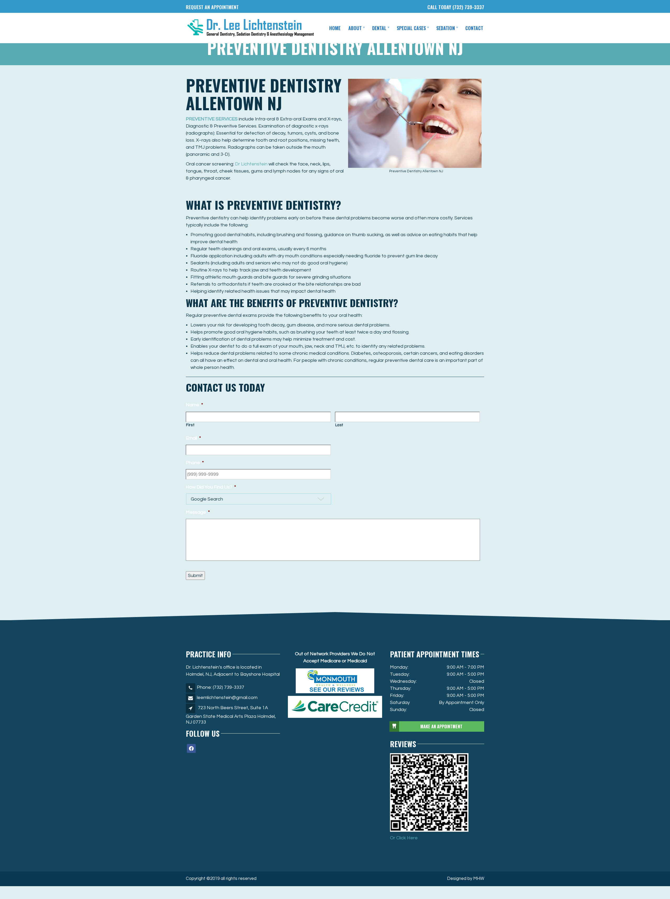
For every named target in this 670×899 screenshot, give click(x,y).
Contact (474, 28)
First (190, 425)
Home (334, 28)
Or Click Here (404, 837)
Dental (379, 28)
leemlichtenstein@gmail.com (227, 697)
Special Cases (411, 28)
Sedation (445, 28)
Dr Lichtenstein (251, 164)
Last (339, 425)
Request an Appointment (212, 7)
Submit (195, 575)
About (355, 28)
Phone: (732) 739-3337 (220, 687)
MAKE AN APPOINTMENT (441, 726)
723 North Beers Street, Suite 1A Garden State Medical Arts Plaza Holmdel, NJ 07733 (231, 715)
